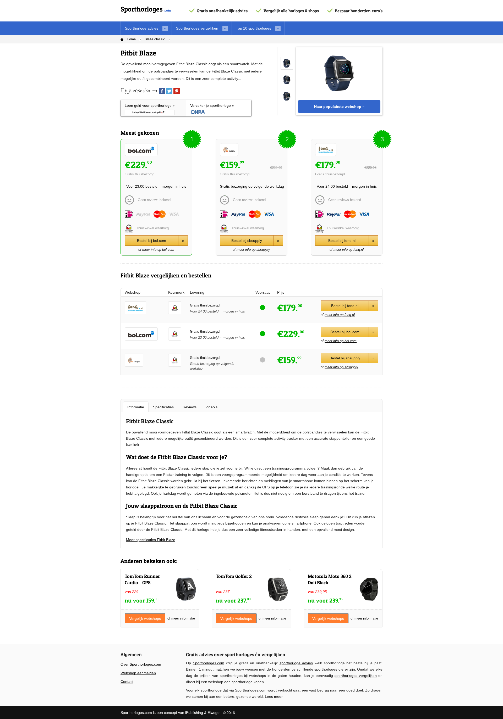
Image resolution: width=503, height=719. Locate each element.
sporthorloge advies (296, 663)
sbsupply (263, 250)
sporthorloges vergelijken (356, 675)
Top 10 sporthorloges (253, 28)
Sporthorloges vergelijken (197, 28)
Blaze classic (155, 39)
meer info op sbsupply (341, 367)
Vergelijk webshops (145, 618)
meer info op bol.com (341, 341)
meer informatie (182, 618)
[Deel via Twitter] (169, 91)
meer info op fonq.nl (340, 315)
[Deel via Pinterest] (176, 91)
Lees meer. (274, 696)
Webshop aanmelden (138, 673)
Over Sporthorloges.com (141, 664)
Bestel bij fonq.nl (351, 240)
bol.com (168, 250)
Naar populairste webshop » (339, 106)
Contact (127, 681)
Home (131, 39)
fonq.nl (358, 250)
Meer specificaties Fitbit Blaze (150, 540)
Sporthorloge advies (141, 28)
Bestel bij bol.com (160, 240)
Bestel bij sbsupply (255, 240)
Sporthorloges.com (208, 663)
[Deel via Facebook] (162, 91)
